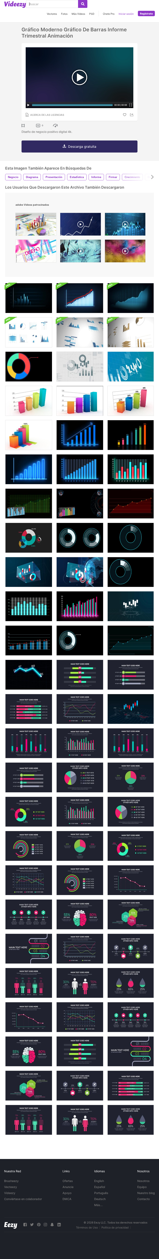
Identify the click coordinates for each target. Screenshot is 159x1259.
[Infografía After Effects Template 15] (79, 880)
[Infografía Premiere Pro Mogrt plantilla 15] (28, 846)
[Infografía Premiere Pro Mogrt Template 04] (130, 1017)
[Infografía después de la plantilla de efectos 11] (130, 675)
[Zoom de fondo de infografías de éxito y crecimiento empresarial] (28, 298)
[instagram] (45, 1225)
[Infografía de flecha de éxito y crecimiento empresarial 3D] (130, 298)
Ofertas (68, 1181)
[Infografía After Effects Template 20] (130, 983)
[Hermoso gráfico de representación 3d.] (79, 401)
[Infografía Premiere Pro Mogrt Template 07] (79, 812)
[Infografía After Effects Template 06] (79, 914)
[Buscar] (82, 4)
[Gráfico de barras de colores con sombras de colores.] (28, 435)
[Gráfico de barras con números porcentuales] (130, 401)
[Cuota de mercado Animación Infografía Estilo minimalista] (28, 538)
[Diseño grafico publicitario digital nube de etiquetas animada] (36, 252)
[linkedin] (59, 1225)
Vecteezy (10, 1187)
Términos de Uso (87, 1227)
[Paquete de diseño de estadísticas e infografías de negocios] (28, 332)
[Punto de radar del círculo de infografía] (79, 640)
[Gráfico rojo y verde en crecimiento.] (130, 469)
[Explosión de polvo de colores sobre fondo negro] (125, 252)
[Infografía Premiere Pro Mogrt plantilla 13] (79, 1086)
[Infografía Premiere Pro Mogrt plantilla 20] (130, 1120)
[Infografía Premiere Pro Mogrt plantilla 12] (79, 709)
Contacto (143, 1199)
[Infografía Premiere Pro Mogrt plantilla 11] (28, 777)
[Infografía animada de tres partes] (130, 538)
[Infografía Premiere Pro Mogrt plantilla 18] (130, 880)
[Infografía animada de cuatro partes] (130, 572)
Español (99, 1187)
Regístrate (146, 13)
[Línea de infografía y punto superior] (130, 640)
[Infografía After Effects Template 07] (79, 743)
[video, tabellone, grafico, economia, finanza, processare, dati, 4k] (125, 225)
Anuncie (68, 1187)
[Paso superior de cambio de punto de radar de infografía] (28, 640)
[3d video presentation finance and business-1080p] (36, 225)
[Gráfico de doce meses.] (79, 469)
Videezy (9, 1193)
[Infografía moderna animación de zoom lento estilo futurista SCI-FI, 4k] (130, 606)
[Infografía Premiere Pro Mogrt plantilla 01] (130, 743)
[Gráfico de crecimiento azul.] (79, 435)
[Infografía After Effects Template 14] (28, 709)
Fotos (64, 13)
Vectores (52, 13)
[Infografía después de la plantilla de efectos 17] (28, 983)
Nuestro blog (146, 1193)
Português (101, 1193)
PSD (91, 13)
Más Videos (78, 13)
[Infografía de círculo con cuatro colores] (28, 367)
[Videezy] (15, 4)
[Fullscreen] (130, 105)
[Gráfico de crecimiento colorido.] (130, 435)
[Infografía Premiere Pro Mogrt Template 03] (79, 1017)
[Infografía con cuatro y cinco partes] (79, 538)
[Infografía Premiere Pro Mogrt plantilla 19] (79, 1120)
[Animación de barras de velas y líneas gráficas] (28, 503)
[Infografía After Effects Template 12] (79, 949)
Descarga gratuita (82, 146)
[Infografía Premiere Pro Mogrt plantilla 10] (130, 812)
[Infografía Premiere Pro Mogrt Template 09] (130, 1051)
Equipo (142, 1187)
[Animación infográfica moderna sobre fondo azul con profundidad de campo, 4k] (130, 367)
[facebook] (25, 1225)
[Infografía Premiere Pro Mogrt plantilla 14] (130, 1086)
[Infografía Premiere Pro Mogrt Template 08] (28, 1086)
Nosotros (143, 1181)
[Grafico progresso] (80, 225)
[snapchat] (52, 1225)
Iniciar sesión (126, 13)
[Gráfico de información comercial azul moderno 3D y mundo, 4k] (79, 572)
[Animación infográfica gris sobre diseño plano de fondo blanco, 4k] (79, 367)
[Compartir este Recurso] (132, 114)
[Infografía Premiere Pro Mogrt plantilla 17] (28, 1120)
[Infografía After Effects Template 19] (79, 983)
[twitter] (32, 1225)
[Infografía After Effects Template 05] (79, 675)
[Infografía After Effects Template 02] (130, 846)
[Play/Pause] (28, 105)
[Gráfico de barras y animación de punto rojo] (28, 606)
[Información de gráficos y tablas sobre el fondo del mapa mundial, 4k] (130, 709)
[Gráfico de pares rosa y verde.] (79, 606)
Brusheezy (11, 1181)
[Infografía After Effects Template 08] (130, 914)
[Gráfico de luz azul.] (28, 469)
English (99, 1181)
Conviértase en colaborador (23, 1199)
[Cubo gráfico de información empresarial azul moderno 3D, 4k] (28, 572)
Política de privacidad (115, 1227)
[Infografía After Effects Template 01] (28, 743)
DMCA (67, 1199)
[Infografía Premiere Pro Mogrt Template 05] (79, 1051)
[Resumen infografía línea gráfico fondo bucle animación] (28, 675)
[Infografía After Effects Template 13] (130, 949)
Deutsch (100, 1199)
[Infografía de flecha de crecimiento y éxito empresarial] (79, 298)
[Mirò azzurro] (80, 252)
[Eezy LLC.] (10, 1224)
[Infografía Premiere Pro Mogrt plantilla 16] (79, 846)
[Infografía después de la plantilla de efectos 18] (28, 1017)
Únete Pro (108, 13)
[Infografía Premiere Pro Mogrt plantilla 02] (28, 812)
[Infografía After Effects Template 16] (130, 777)
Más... (98, 1205)
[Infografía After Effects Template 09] (28, 949)
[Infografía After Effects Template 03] (28, 880)
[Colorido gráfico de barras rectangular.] (28, 401)
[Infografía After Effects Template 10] (79, 777)
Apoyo (67, 1193)
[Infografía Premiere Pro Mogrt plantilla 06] (28, 1051)
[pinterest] (38, 1225)
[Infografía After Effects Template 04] (28, 914)
